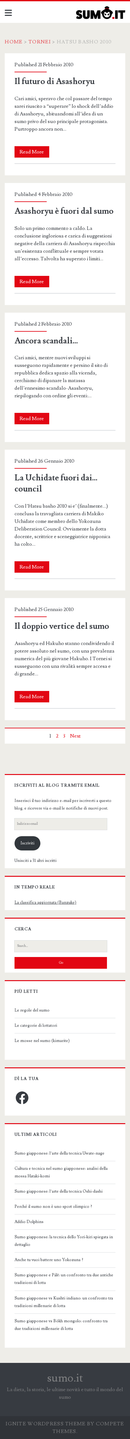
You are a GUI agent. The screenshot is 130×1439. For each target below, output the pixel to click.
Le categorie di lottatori (36, 1025)
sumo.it (65, 1378)
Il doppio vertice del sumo (62, 626)
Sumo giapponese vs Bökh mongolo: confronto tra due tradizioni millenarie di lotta (61, 1325)
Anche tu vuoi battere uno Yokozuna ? (49, 1259)
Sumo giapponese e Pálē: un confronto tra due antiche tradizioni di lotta (64, 1279)
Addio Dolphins (29, 1221)
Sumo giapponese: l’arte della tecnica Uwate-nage (59, 1153)
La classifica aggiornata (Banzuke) (45, 902)
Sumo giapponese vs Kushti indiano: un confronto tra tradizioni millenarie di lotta (64, 1302)
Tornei (39, 42)
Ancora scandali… (46, 340)
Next (75, 736)
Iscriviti (27, 843)
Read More (34, 153)
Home (13, 42)
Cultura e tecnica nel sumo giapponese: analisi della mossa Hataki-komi (61, 1172)
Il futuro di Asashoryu (55, 81)
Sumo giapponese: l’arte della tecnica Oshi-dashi (59, 1191)
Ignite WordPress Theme (46, 1424)
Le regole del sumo (32, 1010)
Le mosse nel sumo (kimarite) (42, 1040)
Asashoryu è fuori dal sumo (64, 211)
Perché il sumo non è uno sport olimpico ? (53, 1206)
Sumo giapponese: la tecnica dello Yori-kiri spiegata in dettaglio (64, 1240)
